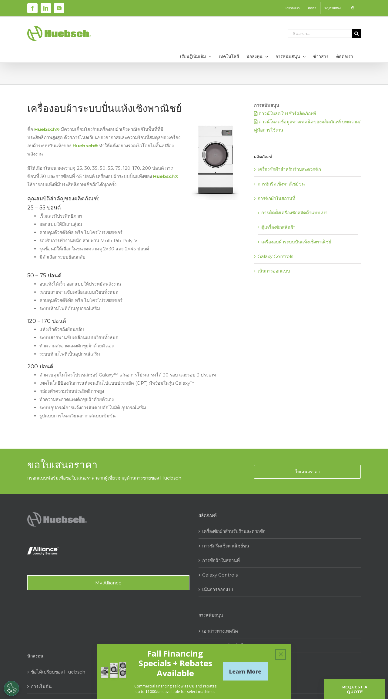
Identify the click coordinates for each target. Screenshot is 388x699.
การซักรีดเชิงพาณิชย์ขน (281, 184)
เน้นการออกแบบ (274, 271)
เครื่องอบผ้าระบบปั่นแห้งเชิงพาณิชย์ (296, 242)
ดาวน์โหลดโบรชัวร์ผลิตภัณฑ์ (286, 113)
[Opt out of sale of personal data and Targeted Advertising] (11, 688)
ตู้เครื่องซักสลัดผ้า (278, 227)
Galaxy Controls (275, 256)
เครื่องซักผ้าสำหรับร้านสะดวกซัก (289, 169)
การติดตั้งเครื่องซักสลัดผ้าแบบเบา (294, 213)
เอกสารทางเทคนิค (220, 631)
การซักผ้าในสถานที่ (276, 198)
